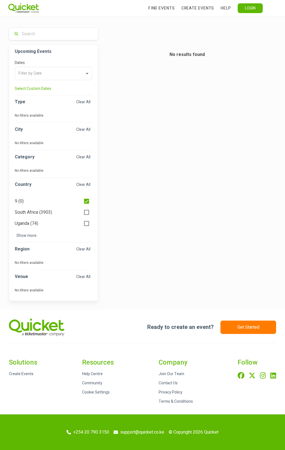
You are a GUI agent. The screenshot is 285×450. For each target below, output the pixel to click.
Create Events (197, 8)
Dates (20, 63)
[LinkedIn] (273, 376)
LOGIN (250, 8)
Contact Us (168, 383)
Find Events (161, 8)
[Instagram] (263, 376)
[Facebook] (241, 376)
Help (226, 8)
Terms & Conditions (176, 401)
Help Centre (92, 374)
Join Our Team (171, 374)
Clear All (83, 102)
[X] (252, 376)
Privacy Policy (170, 392)
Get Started (248, 327)
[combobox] (53, 73)
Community (92, 383)
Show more (26, 235)
